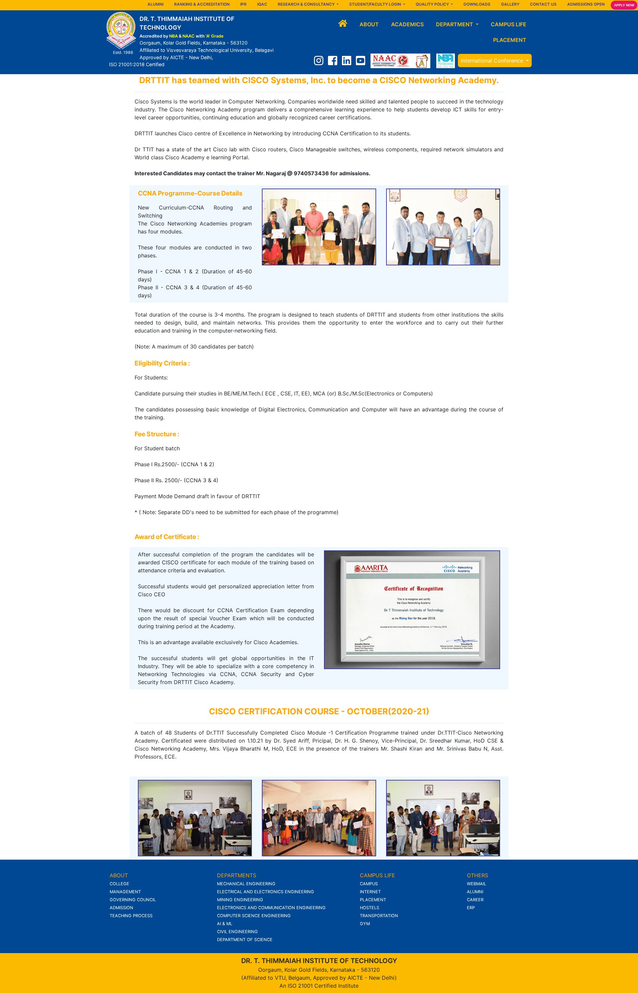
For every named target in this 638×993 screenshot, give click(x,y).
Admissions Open (586, 4)
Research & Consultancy (307, 4)
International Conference (493, 60)
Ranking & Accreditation (202, 4)
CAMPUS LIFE (508, 24)
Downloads (477, 4)
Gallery (510, 4)
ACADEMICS (407, 24)
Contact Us (543, 4)
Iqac (262, 4)
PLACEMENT (509, 40)
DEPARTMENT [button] (455, 24)
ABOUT (369, 24)
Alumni (155, 4)
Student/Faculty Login (375, 4)
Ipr (243, 4)
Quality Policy (433, 4)
